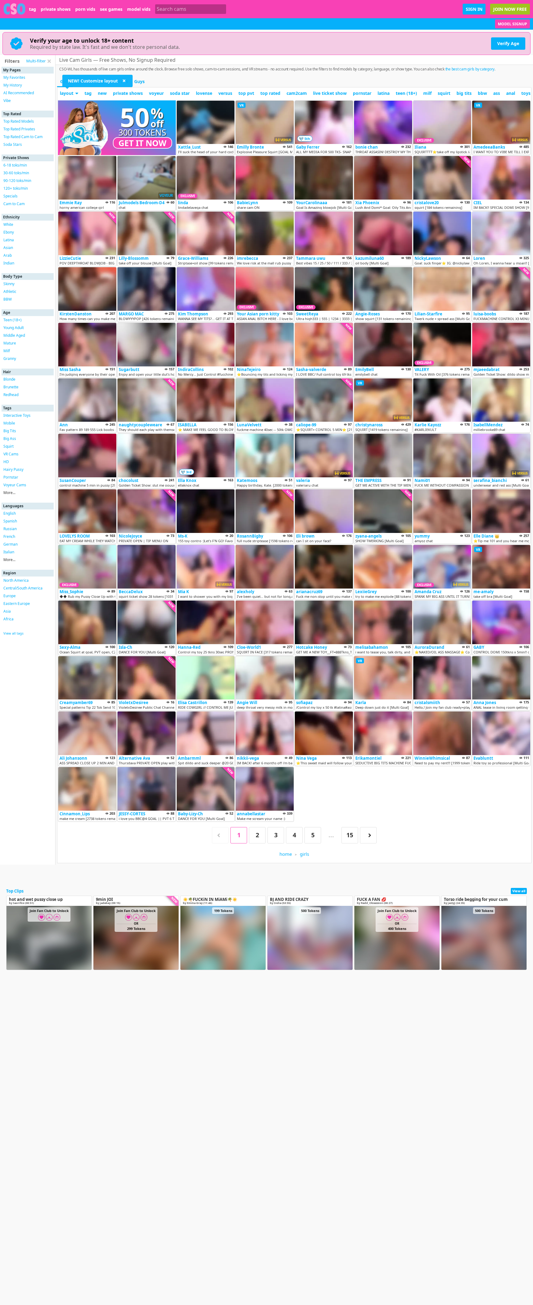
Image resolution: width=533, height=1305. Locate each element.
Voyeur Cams (14, 485)
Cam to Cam (14, 203)
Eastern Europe (16, 603)
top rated (270, 93)
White (8, 224)
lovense (204, 93)
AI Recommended (18, 92)
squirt (444, 93)
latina (384, 93)
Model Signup (512, 24)
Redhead (11, 394)
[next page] (368, 835)
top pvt (246, 93)
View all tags (13, 633)
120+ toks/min (15, 188)
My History (12, 85)
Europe (9, 595)
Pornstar (10, 477)
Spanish (10, 521)
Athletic (9, 291)
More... (9, 492)
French (9, 536)
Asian (8, 247)
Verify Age (508, 43)
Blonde (9, 379)
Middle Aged (14, 335)
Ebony (8, 232)
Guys (139, 81)
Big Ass (9, 438)
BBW (7, 299)
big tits (464, 93)
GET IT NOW (142, 143)
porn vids (85, 9)
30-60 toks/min (16, 172)
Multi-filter (36, 61)
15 (349, 835)
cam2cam (297, 93)
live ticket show (330, 93)
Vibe (7, 100)
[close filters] (49, 61)
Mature (9, 343)
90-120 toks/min (17, 180)
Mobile (9, 423)
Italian (8, 552)
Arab (7, 255)
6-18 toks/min (15, 165)
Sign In (474, 9)
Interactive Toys (17, 415)
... (331, 835)
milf (427, 93)
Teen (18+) (12, 320)
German (10, 544)
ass (496, 93)
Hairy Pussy (13, 469)
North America (16, 580)
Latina (8, 240)
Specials (10, 196)
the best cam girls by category (470, 69)
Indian (8, 263)
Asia (7, 611)
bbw (482, 93)
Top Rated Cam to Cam (23, 136)
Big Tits (9, 430)
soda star (180, 93)
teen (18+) (406, 93)
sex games (111, 9)
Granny (9, 358)
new (102, 93)
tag (32, 9)
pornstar (362, 93)
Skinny (8, 283)
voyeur (156, 93)
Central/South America (23, 588)
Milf (6, 350)
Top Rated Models (18, 121)
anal (510, 93)
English (9, 513)
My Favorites (14, 77)
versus (225, 93)
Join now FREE (510, 9)
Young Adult (13, 327)
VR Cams (11, 454)
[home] (14, 9)
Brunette (11, 387)
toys (526, 93)
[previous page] (220, 835)
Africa (8, 619)
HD (6, 461)
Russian (10, 528)
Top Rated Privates (19, 129)
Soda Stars (12, 144)
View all (518, 891)
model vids (139, 9)
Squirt (8, 446)
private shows (56, 9)
